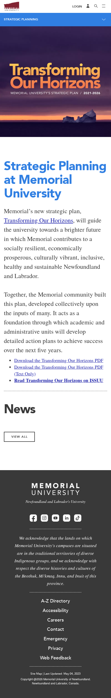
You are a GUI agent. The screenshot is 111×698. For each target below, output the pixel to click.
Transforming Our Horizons (38, 220)
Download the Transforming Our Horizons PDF (58, 360)
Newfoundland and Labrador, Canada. (55, 683)
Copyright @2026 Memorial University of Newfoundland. (56, 679)
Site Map (36, 673)
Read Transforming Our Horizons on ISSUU (58, 380)
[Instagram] (44, 518)
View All (19, 436)
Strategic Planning (21, 19)
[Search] (96, 6)
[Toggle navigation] (103, 6)
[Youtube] (55, 518)
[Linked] (66, 518)
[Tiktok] (77, 518)
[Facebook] (33, 518)
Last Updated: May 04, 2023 (62, 673)
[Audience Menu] (88, 6)
